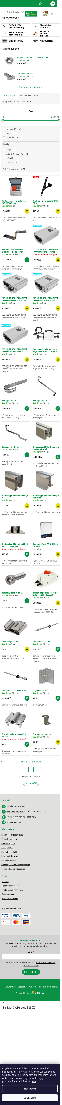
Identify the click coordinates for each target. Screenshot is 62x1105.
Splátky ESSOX (7, 848)
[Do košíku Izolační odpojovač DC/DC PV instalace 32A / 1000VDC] (58, 602)
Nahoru (32, 783)
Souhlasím (30, 1097)
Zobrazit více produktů (29, 87)
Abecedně (26, 101)
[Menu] (53, 4)
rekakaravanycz (13, 822)
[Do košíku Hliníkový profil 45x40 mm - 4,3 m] (27, 505)
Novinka (12, 137)
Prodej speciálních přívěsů (12, 890)
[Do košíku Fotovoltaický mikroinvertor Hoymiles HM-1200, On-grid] (58, 359)
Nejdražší (38, 95)
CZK (14, 11)
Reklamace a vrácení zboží (12, 835)
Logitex (11, 162)
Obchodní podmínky (9, 860)
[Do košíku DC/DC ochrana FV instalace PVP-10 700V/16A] (27, 211)
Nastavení (30, 1088)
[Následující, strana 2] (31, 769)
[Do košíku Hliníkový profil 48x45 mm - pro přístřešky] (58, 505)
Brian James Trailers (10, 898)
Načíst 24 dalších (31, 762)
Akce (10, 133)
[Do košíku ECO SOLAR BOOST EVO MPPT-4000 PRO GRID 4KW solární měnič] (58, 308)
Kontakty (5, 881)
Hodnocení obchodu (10, 886)
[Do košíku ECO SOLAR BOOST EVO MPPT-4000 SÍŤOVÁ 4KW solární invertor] (27, 359)
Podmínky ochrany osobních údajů (15, 864)
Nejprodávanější (11, 101)
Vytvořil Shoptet (23, 993)
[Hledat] (40, 4)
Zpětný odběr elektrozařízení (13, 869)
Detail (27, 259)
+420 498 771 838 (15, 811)
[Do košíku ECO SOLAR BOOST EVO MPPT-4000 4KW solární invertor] (58, 259)
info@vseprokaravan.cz (17, 806)
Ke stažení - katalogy (9, 856)
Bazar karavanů (8, 894)
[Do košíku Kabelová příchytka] (27, 649)
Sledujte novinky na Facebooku (21, 816)
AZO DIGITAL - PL (17, 153)
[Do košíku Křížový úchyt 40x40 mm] (58, 742)
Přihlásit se (31, 972)
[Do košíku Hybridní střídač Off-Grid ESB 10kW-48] (58, 554)
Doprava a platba (8, 843)
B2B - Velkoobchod (9, 852)
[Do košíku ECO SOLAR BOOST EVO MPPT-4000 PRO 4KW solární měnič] (27, 308)
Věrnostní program (9, 839)
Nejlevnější (25, 95)
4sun (10, 149)
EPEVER (12, 157)
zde (34, 1081)
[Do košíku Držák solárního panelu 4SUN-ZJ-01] (58, 211)
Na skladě (13, 129)
